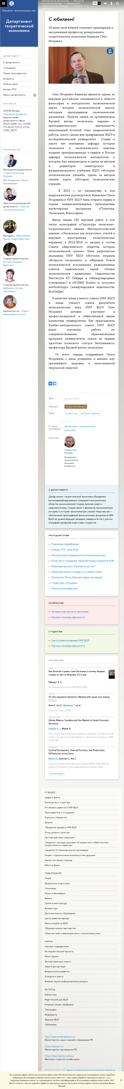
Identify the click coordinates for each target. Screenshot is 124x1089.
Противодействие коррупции (59, 837)
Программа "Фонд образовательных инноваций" (76, 577)
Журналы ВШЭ (52, 1019)
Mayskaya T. (69, 705)
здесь (64, 1078)
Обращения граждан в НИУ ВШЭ (61, 827)
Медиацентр (51, 1014)
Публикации (56, 660)
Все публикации (57, 773)
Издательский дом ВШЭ (56, 999)
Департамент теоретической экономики (19, 25)
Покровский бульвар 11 (14, 114)
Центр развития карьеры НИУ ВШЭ (70, 640)
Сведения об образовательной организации (66, 850)
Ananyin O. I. (55, 728)
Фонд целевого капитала (57, 832)
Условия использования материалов (99, 1070)
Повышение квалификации (65, 544)
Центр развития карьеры (57, 918)
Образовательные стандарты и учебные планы (76, 571)
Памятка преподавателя (64, 588)
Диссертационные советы (58, 961)
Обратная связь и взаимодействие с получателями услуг (72, 933)
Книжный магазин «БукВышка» (59, 1004)
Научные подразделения (57, 946)
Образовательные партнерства (60, 928)
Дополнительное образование (60, 913)
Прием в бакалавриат (55, 893)
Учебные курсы (10, 83)
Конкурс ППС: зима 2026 (64, 549)
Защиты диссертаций (55, 966)
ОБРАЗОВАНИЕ (53, 873)
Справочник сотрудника (64, 582)
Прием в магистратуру (56, 903)
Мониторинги (52, 956)
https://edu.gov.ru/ (54, 1046)
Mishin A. (53, 758)
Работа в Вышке (52, 865)
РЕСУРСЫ (50, 989)
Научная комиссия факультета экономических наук (78, 555)
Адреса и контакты (74, 1070)
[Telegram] (54, 383)
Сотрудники (9, 67)
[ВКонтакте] (50, 383)
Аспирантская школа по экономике (69, 611)
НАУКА (49, 941)
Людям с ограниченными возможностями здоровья (70, 855)
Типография (50, 1009)
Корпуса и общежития (56, 817)
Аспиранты (8, 78)
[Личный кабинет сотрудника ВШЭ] (111, 3)
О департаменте (11, 62)
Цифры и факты (52, 797)
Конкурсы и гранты (54, 976)
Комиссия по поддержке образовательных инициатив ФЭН (82, 560)
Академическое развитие (57, 971)
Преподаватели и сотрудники (60, 812)
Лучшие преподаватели (14, 73)
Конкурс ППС (10, 89)
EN (99, 3)
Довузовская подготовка (57, 883)
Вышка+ (48, 898)
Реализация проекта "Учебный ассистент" (73, 566)
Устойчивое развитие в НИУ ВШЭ (61, 807)
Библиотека (50, 994)
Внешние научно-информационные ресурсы (66, 981)
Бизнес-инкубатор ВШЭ (56, 923)
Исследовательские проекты (59, 951)
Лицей (48, 878)
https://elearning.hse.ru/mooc (59, 1055)
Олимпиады (50, 888)
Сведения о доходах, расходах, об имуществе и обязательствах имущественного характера (76, 844)
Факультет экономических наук (19, 10)
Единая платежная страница (58, 860)
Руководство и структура (57, 802)
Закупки (48, 822)
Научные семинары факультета (68, 617)
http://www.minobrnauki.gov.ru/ (60, 1036)
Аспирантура (51, 908)
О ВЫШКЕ (50, 792)
